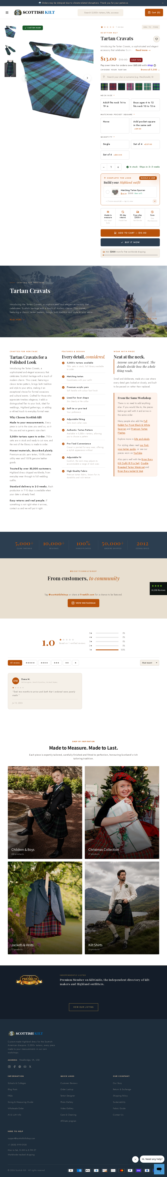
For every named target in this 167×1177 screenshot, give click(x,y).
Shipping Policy (120, 1095)
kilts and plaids (142, 439)
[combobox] (130, 77)
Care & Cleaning (68, 1114)
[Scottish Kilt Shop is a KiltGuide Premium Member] (29, 980)
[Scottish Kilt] (34, 12)
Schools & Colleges (17, 1083)
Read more (16, 319)
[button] (112, 27)
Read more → (143, 50)
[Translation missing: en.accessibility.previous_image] (26, 78)
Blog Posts (12, 1089)
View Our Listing (83, 1007)
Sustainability (119, 1102)
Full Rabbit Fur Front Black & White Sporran (134, 425)
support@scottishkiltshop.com (21, 1138)
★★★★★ (30, 662)
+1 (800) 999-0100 (17, 1144)
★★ (67, 662)
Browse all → (150, 69)
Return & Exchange (122, 1089)
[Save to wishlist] (156, 39)
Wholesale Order (16, 1108)
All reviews (15, 662)
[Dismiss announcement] (163, 3)
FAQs (10, 1095)
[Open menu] (7, 12)
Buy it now (132, 242)
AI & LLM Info (14, 1114)
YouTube (138, 453)
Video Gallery (67, 1108)
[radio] (104, 86)
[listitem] (10, 31)
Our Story (117, 1083)
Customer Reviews (69, 1083)
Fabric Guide (119, 1108)
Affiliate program (68, 1120)
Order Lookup (67, 1089)
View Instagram (86, 603)
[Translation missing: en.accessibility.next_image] (87, 78)
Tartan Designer (68, 1095)
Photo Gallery (67, 1102)
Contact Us (118, 1114)
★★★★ (44, 662)
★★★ (56, 662)
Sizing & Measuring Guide (20, 1102)
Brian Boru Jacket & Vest (130, 471)
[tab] (54, 129)
